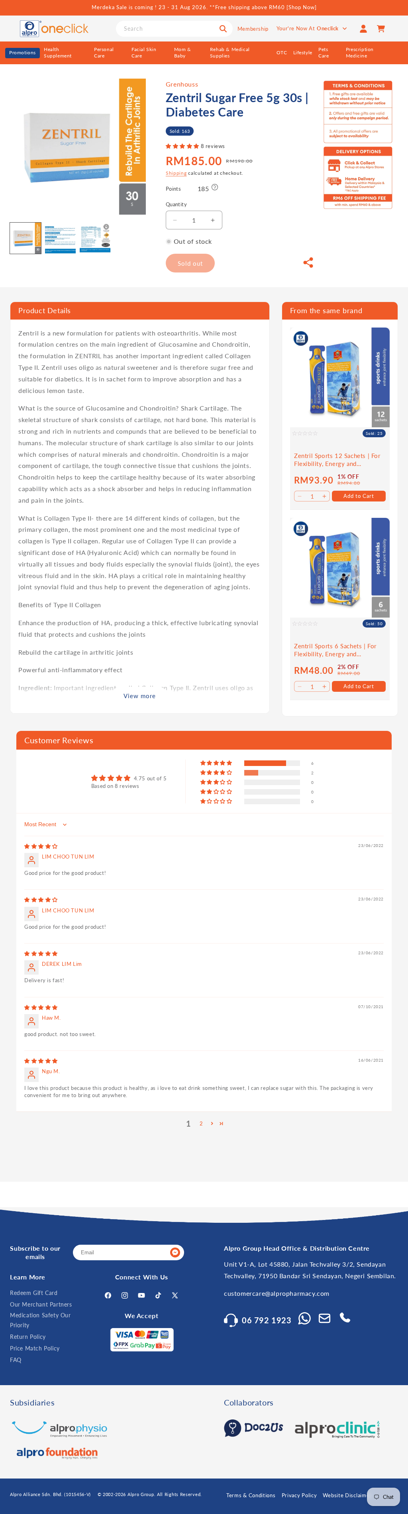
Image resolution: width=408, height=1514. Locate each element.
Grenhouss (182, 84)
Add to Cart (358, 496)
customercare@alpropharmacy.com (277, 1293)
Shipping (176, 173)
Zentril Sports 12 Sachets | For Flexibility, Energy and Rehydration (337, 460)
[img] (41, 846)
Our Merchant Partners (41, 1304)
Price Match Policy (35, 1348)
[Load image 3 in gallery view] (95, 238)
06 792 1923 (267, 1320)
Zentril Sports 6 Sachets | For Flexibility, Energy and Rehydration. (335, 650)
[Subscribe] (175, 1252)
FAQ (16, 1359)
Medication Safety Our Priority (40, 1320)
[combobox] (174, 29)
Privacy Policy (299, 1495)
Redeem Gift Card (34, 1292)
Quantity (176, 204)
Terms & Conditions (251, 1495)
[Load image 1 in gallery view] (25, 238)
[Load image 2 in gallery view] (60, 238)
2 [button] (201, 1123)
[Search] (223, 29)
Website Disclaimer (347, 1495)
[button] (183, 146)
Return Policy (28, 1336)
